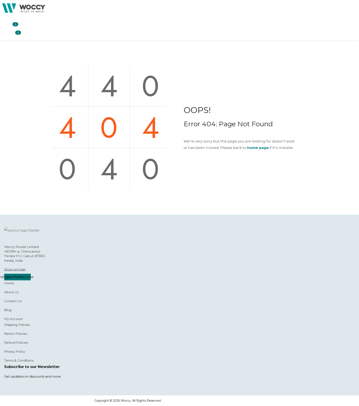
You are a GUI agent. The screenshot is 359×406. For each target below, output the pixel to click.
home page (258, 148)
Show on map (15, 269)
